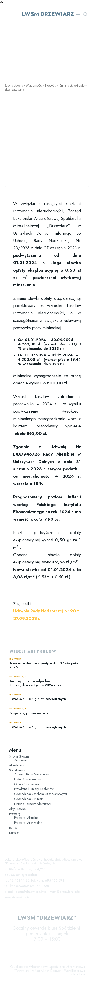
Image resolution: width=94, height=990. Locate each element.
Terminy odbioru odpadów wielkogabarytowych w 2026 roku (35, 683)
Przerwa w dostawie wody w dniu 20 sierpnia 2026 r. (43, 665)
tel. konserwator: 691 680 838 (27, 886)
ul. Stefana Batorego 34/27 (25, 869)
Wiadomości (34, 85)
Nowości (50, 85)
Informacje (17, 677)
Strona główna (14, 85)
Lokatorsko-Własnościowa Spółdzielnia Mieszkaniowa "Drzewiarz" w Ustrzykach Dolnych (44, 861)
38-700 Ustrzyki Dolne (21, 874)
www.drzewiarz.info (19, 897)
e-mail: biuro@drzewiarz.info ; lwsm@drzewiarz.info (42, 891)
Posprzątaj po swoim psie (28, 713)
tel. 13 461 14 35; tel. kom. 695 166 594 (34, 880)
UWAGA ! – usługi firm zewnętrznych (37, 699)
